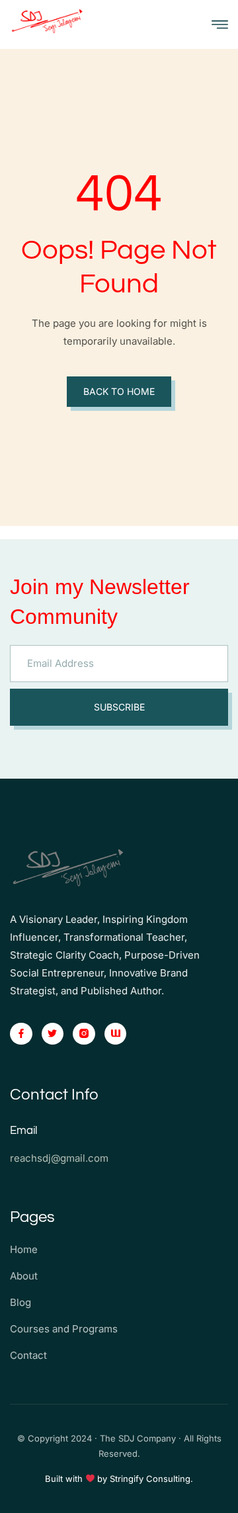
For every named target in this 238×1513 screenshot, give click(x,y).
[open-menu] (220, 25)
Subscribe (119, 707)
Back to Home (119, 391)
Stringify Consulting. (151, 1478)
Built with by (77, 1478)
